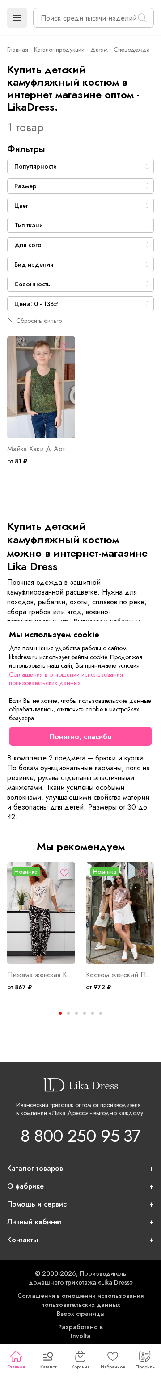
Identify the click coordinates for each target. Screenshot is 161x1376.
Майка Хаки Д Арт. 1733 (41, 449)
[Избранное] (64, 347)
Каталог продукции (59, 49)
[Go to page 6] (100, 1013)
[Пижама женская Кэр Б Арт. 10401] (41, 913)
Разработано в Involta (80, 1331)
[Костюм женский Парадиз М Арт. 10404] (120, 913)
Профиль (145, 1367)
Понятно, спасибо (81, 736)
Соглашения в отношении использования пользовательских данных (80, 1300)
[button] (17, 18)
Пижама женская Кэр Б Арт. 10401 (41, 975)
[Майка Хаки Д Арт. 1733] (41, 387)
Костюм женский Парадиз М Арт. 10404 (120, 975)
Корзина (81, 1367)
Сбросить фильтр (39, 320)
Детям (99, 49)
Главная (16, 1367)
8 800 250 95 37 (80, 1136)
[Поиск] (142, 17)
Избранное (113, 1367)
